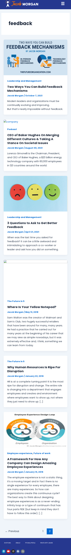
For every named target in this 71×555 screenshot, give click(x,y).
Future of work (42, 453)
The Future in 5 (15, 301)
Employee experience (19, 453)
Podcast (12, 129)
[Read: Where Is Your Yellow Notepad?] (35, 277)
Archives (7, 543)
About (18, 543)
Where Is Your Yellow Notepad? (31, 307)
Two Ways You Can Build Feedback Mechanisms (34, 89)
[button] (63, 3)
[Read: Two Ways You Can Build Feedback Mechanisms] (35, 57)
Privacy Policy (30, 543)
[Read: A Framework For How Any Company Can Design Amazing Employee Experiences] (35, 429)
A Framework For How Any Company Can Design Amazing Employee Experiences (31, 463)
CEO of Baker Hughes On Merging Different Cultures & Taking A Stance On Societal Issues (33, 139)
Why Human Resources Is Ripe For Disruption (33, 369)
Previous (12, 531)
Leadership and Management (24, 81)
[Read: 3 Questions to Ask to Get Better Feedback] (35, 193)
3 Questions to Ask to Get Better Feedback (32, 225)
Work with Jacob (46, 543)
